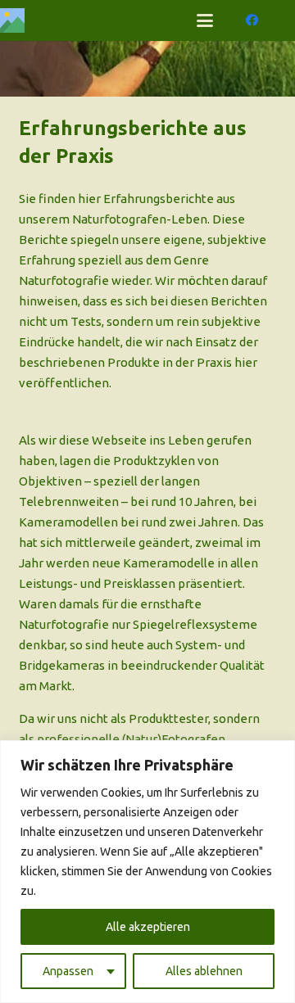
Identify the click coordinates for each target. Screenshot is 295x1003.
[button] (205, 20)
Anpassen (68, 971)
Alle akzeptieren (148, 926)
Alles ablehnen (204, 971)
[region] (147, 871)
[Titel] (12, 20)
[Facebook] (252, 20)
